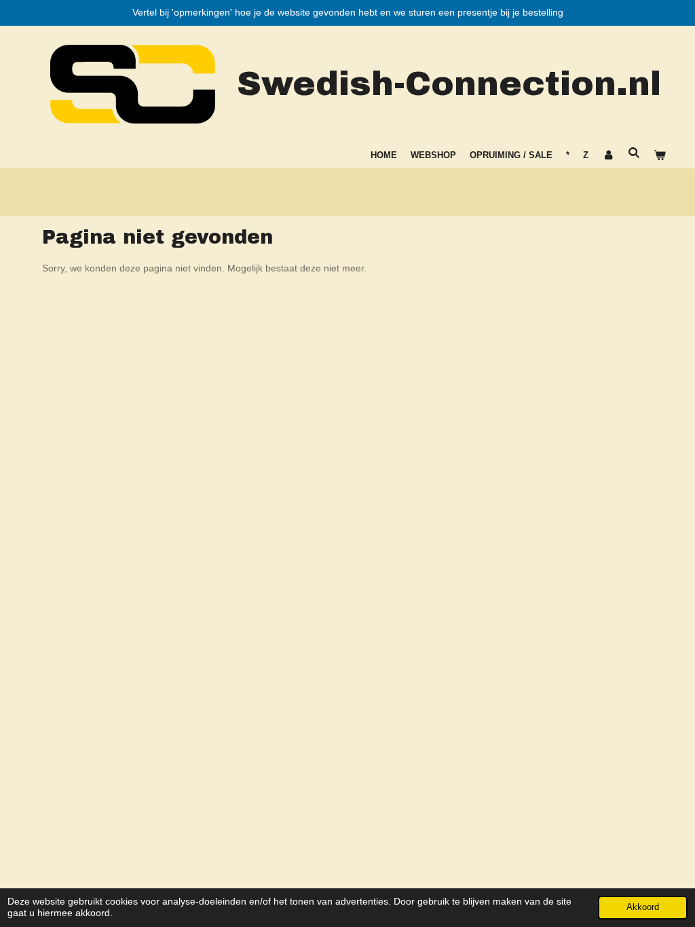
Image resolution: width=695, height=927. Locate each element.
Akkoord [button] (642, 907)
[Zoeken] (634, 153)
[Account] (608, 155)
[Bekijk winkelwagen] (660, 155)
